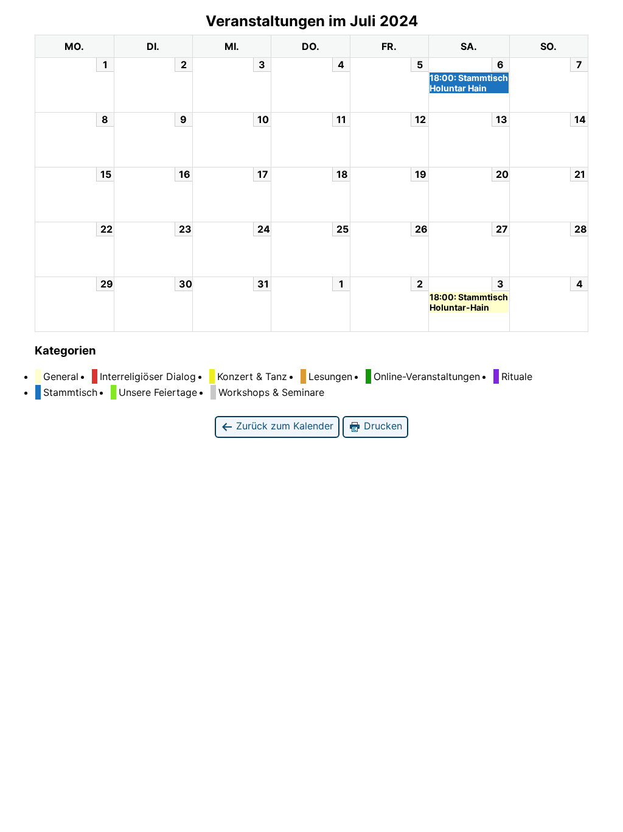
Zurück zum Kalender (283, 426)
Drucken (381, 426)
